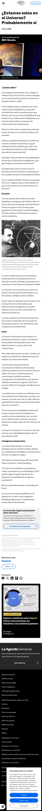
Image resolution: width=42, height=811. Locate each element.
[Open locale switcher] (2, 806)
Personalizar (24, 806)
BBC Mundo (8, 40)
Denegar (24, 795)
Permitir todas (23, 800)
